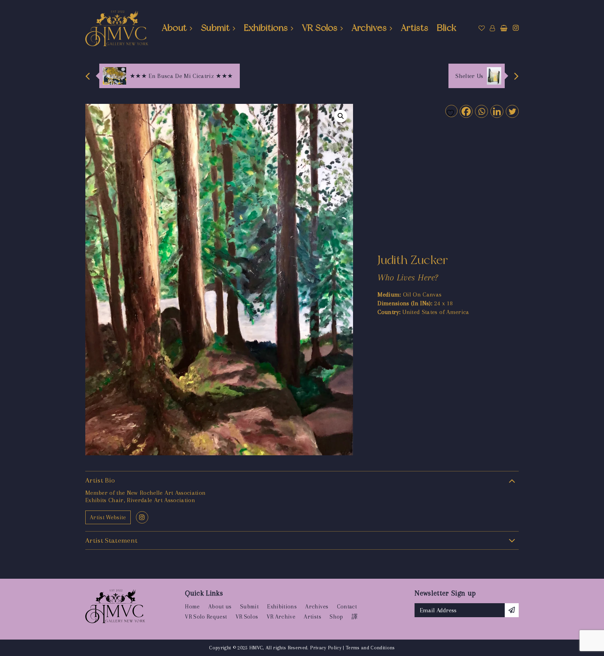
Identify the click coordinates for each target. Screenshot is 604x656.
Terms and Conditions (370, 647)
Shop (336, 616)
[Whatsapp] (481, 111)
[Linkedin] (496, 111)
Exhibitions (266, 27)
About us (220, 606)
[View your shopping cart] (504, 28)
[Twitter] (512, 111)
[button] (341, 116)
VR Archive (281, 616)
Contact (347, 606)
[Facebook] (466, 111)
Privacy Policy (325, 647)
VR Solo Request (206, 616)
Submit (215, 27)
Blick (446, 27)
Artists (414, 27)
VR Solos (319, 27)
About (174, 27)
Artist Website (108, 517)
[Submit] (512, 610)
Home (192, 606)
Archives (369, 27)
